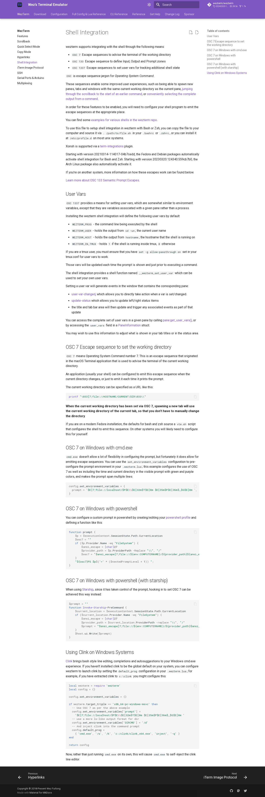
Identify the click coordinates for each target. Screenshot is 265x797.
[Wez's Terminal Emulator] (19, 5)
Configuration (59, 14)
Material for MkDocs (40, 792)
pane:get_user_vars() (177, 320)
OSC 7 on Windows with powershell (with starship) (223, 66)
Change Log (172, 14)
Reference (138, 14)
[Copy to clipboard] (195, 396)
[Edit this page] (197, 32)
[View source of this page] (190, 32)
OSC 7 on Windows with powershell (221, 57)
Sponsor (189, 14)
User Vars (213, 36)
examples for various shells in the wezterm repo (124, 120)
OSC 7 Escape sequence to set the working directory (225, 43)
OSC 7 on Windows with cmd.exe (227, 50)
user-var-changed (83, 294)
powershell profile (178, 517)
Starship (88, 589)
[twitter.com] (245, 790)
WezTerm (23, 14)
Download (40, 14)
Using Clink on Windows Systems (227, 72)
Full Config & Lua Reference (89, 14)
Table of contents (218, 30)
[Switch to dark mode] (149, 5)
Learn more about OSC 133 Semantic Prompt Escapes (102, 180)
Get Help (155, 14)
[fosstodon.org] (238, 790)
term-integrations (112, 146)
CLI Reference (119, 14)
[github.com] (231, 790)
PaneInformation (129, 325)
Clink (69, 661)
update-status (81, 300)
